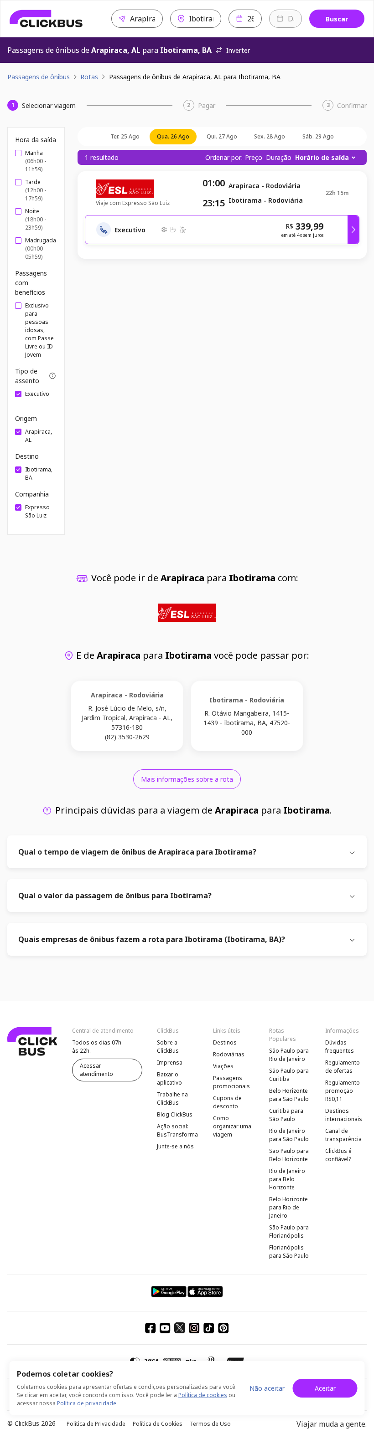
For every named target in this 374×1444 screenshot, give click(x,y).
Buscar (337, 19)
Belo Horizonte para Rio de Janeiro (288, 1207)
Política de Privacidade (96, 1424)
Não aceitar (267, 1388)
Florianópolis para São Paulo (289, 1252)
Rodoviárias (228, 1054)
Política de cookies (202, 1395)
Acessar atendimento (96, 1070)
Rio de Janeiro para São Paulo (289, 1135)
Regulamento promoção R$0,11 (342, 1091)
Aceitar (325, 1388)
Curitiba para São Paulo (286, 1115)
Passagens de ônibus (38, 76)
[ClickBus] (46, 19)
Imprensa (169, 1062)
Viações (223, 1066)
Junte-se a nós (175, 1146)
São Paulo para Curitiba (289, 1075)
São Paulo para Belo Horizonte (289, 1155)
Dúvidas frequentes (339, 1047)
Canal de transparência (343, 1135)
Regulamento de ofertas (342, 1067)
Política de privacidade (86, 1403)
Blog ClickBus (174, 1114)
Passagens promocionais (231, 1082)
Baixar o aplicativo (169, 1078)
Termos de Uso (210, 1424)
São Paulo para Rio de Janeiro (289, 1055)
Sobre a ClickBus (168, 1047)
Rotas (89, 76)
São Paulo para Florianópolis (289, 1231)
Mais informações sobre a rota (187, 779)
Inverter (238, 50)
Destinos (225, 1042)
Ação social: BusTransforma (177, 1130)
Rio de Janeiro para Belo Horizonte (287, 1179)
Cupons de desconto (227, 1102)
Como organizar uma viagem (232, 1126)
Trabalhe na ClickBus (172, 1098)
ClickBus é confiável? (338, 1155)
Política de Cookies (157, 1424)
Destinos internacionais (343, 1115)
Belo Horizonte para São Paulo (289, 1095)
